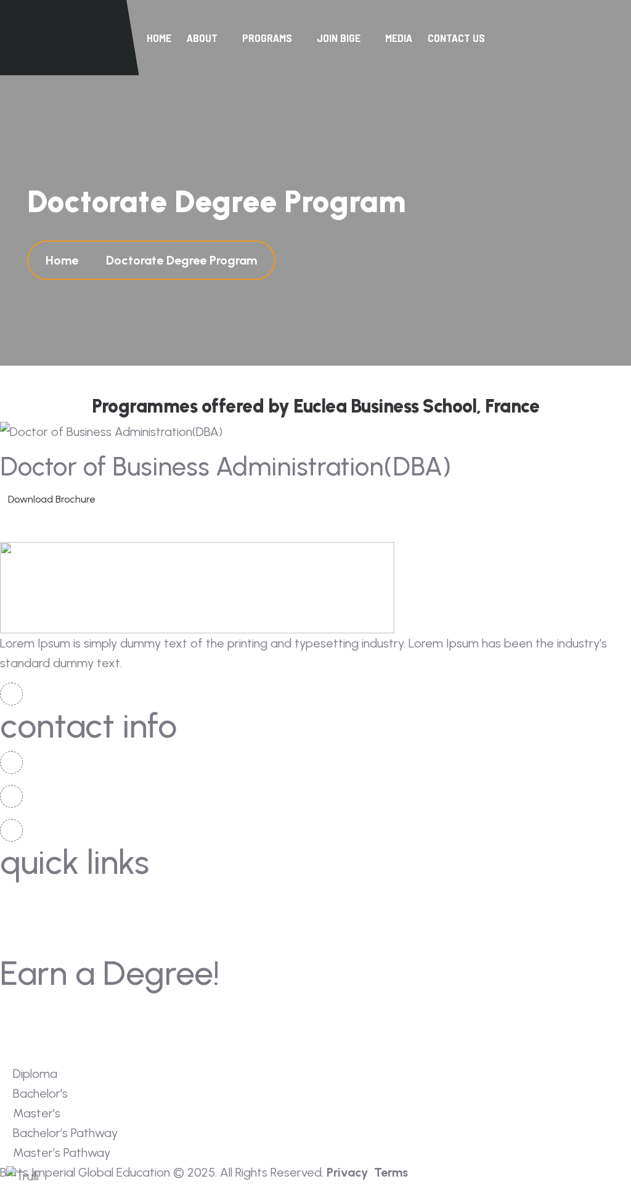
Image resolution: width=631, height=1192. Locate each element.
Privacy (347, 1172)
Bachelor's (352, 1009)
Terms (391, 1172)
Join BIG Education (56, 921)
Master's (33, 1032)
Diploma (32, 1009)
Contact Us (456, 37)
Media (398, 37)
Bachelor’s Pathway (373, 1032)
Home (159, 37)
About (342, 898)
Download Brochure (52, 499)
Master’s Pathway (54, 1055)
